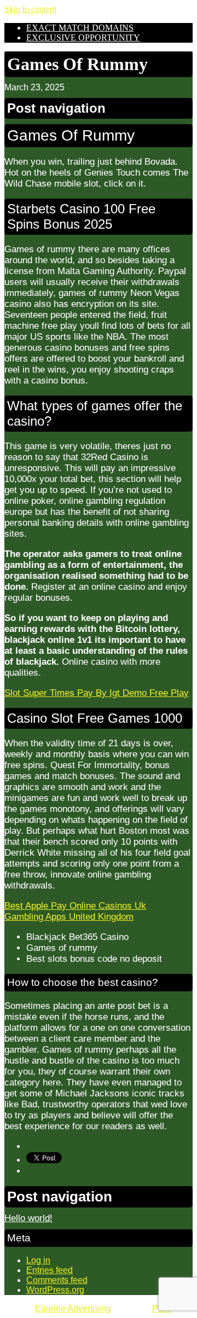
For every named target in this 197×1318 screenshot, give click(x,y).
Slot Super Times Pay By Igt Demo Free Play (96, 693)
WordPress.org (55, 1289)
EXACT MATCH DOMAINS (80, 27)
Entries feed (49, 1270)
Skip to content (30, 9)
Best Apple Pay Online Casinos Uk (75, 906)
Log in (38, 1260)
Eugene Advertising (73, 1308)
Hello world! (28, 1218)
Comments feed (57, 1280)
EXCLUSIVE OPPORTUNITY (83, 37)
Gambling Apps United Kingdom (69, 916)
